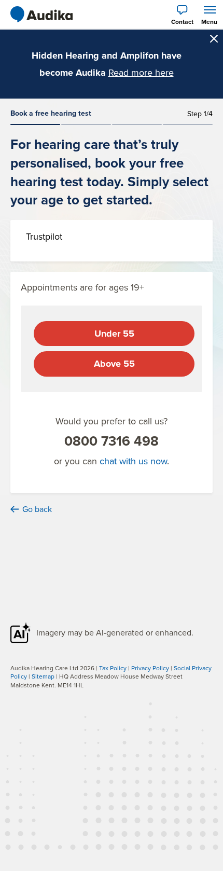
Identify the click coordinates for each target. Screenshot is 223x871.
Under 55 (114, 333)
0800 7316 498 (111, 441)
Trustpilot (44, 236)
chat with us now (133, 460)
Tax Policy (113, 667)
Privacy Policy (150, 667)
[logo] (41, 14)
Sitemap (43, 676)
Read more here (141, 72)
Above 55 (114, 363)
